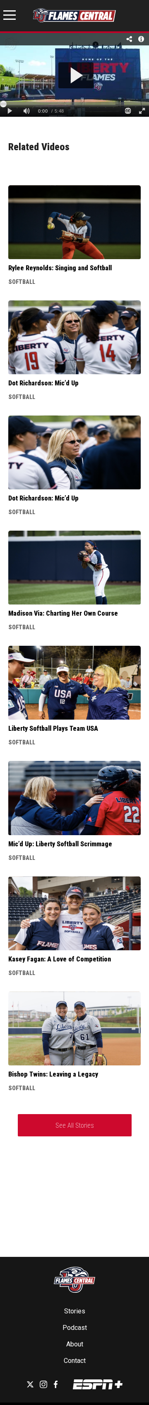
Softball (21, 282)
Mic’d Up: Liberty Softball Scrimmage (60, 844)
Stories (74, 1311)
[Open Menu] (9, 16)
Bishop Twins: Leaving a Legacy (53, 1074)
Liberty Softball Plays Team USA (53, 728)
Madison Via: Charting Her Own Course (63, 613)
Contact (75, 1361)
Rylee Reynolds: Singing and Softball (60, 268)
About (74, 1344)
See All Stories (74, 1125)
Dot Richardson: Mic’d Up (43, 383)
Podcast (74, 1328)
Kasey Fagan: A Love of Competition (59, 959)
